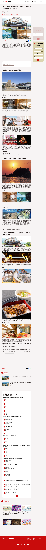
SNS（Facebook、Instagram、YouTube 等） (11, 464)
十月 (5, 411)
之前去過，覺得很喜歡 (8, 418)
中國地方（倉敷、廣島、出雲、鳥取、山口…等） (12, 489)
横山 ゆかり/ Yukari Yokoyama (19, 11)
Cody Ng (5, 12)
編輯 (2, 12)
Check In (35, 50)
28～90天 (6, 455)
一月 (5, 399)
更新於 (3, 11)
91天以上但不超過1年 (8, 456)
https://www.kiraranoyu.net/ (9, 353)
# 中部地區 (16, 14)
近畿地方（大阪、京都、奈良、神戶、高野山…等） (12, 488)
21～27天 (6, 454)
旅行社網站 (6, 461)
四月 (5, 403)
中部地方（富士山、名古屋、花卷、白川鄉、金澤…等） (13, 486)
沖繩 (5, 493)
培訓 (5, 433)
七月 (5, 407)
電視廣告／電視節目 (8, 475)
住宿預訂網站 (7, 467)
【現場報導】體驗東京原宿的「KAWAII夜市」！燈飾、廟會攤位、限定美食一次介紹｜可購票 (7, 527)
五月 (5, 404)
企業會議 (6, 432)
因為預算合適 (7, 429)
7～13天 (6, 451)
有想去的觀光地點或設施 (8, 419)
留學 (5, 430)
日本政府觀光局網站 (8, 460)
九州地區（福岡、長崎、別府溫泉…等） (10, 492)
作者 (15, 11)
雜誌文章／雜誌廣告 (8, 472)
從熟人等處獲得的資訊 (8, 477)
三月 (5, 402)
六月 (5, 406)
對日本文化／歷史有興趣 (8, 420)
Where (34, 47)
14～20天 (6, 452)
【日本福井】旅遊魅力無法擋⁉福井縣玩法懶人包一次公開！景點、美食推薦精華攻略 (20, 377)
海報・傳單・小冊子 (8, 470)
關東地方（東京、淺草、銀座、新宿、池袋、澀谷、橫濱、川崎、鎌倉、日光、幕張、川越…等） (17, 485)
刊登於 (9, 11)
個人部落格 (6, 465)
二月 (5, 400)
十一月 (6, 413)
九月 (5, 410)
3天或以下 (6, 448)
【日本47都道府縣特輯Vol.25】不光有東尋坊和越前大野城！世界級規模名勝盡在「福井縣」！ (20, 383)
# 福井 (4, 14)
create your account (38, 30)
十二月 (6, 414)
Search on (35, 56)
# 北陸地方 (7, 14)
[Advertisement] (9, 56)
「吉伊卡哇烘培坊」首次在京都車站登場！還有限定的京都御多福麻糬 (26, 512)
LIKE (4, 41)
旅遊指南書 (6, 471)
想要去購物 (6, 427)
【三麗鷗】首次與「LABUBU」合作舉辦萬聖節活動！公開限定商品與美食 (16, 512)
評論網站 (6, 463)
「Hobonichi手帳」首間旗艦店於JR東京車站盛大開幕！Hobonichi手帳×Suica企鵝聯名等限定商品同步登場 (7, 513)
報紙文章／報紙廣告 (8, 474)
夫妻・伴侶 (6, 438)
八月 (5, 409)
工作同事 (6, 441)
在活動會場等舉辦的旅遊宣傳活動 (9, 468)
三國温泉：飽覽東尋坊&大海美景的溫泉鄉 (8, 65)
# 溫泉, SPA (12, 14)
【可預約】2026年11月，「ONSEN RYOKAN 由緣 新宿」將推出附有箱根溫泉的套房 (16, 527)
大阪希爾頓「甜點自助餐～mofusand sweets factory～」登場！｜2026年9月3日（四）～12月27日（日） (26, 527)
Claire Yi (27, 11)
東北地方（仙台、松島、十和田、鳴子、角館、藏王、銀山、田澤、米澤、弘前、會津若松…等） (17, 483)
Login (34, 30)
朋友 (5, 442)
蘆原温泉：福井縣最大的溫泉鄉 (7, 64)
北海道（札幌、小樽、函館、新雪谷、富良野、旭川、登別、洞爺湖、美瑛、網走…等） (17, 480)
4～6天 (6, 449)
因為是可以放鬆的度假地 (8, 426)
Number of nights (36, 53)
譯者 (24, 11)
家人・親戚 (6, 439)
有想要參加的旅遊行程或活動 (9, 425)
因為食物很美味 (7, 423)
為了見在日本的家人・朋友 (9, 422)
